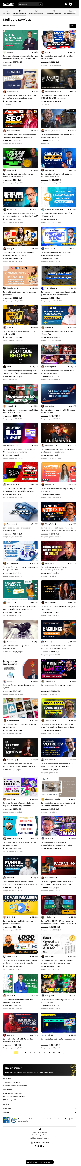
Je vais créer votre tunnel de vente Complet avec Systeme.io (56, 254)
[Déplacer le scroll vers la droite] (75, 12)
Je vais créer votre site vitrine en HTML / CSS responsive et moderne (20, 450)
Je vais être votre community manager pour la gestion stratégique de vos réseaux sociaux (20, 609)
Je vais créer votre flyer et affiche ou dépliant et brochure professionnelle (18, 804)
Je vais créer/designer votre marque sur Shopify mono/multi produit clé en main (20, 372)
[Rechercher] (40, 4)
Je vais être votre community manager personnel (20, 293)
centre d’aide (48, 1072)
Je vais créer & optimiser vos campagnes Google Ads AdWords (20, 568)
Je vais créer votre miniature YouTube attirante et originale (57, 136)
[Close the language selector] (52, 1162)
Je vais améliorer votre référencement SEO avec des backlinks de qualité (19, 136)
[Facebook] (41, 1146)
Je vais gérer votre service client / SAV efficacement (57, 214)
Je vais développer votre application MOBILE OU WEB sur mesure (56, 96)
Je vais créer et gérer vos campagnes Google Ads (57, 332)
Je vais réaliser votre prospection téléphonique (17, 529)
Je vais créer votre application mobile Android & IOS (19, 332)
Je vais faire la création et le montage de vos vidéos (58, 608)
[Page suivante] (63, 1052)
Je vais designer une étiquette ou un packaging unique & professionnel (57, 883)
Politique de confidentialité (39, 1138)
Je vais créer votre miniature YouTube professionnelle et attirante (57, 450)
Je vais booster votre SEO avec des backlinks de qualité (18, 1001)
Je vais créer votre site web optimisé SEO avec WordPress (56, 175)
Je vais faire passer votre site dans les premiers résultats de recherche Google (58, 725)
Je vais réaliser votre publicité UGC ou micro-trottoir (57, 57)
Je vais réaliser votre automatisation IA (58, 1039)
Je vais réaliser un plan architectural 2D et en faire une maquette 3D (58, 804)
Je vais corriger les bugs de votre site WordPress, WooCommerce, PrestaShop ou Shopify (58, 530)
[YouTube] (38, 1146)
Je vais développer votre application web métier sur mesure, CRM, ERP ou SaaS (20, 57)
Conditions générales (39, 1135)
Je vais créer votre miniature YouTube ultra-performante (57, 372)
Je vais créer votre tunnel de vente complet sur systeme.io (18, 175)
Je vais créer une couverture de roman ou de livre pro (19, 725)
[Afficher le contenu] (75, 1104)
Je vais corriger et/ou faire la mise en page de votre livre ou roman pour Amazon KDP (57, 963)
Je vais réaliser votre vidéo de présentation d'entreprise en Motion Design (56, 845)
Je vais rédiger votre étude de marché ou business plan (19, 843)
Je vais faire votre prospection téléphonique (16, 647)
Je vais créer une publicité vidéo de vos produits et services (19, 922)
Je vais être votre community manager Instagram (58, 490)
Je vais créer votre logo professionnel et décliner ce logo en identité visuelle (20, 961)
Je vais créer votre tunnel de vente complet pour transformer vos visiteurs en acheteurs (20, 884)
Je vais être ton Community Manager (57, 685)
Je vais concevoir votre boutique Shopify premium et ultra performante (58, 293)
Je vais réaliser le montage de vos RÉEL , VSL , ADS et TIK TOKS (20, 411)
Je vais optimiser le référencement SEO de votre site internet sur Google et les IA (20, 214)
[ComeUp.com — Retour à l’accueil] (8, 4)
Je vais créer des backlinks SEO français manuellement (58, 411)
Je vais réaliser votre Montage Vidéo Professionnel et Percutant (18, 254)
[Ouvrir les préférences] (65, 4)
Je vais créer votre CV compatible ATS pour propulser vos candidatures (57, 765)
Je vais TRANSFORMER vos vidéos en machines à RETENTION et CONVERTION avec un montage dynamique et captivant (58, 925)
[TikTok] (44, 1146)
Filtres (73, 26)
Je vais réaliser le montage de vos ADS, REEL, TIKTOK (57, 1001)
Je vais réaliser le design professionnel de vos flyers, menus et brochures (19, 96)
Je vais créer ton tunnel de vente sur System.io (18, 686)
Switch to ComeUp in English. (38, 1162)
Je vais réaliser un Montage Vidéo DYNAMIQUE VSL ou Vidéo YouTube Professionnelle (18, 491)
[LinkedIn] (35, 1146)
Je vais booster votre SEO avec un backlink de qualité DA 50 (55, 568)
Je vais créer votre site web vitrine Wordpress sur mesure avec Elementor (20, 765)
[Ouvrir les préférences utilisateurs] (74, 4)
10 (59, 1052)
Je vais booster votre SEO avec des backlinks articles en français (56, 647)
